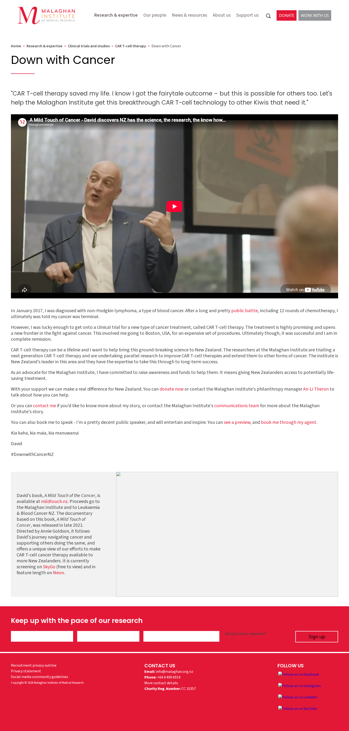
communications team (236, 405)
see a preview (237, 422)
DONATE (286, 15)
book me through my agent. (289, 422)
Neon (58, 572)
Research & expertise (116, 15)
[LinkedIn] (298, 697)
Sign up (317, 636)
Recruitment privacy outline (34, 665)
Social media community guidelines (39, 676)
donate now (172, 389)
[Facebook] (299, 674)
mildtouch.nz (54, 501)
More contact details (161, 683)
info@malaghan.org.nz (174, 671)
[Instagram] (299, 685)
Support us (247, 15)
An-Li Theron (316, 389)
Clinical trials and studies (89, 46)
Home (16, 46)
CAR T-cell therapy (130, 46)
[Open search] (268, 15)
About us (222, 15)
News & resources (189, 15)
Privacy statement (26, 671)
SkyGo (49, 567)
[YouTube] (298, 708)
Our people (154, 15)
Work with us (315, 15)
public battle (244, 310)
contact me (44, 405)
